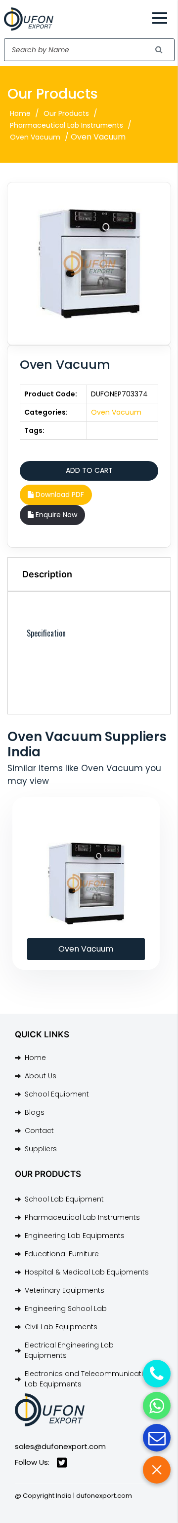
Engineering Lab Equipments (75, 1235)
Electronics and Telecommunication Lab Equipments (88, 1379)
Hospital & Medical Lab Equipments (87, 1272)
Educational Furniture (62, 1254)
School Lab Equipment (64, 1199)
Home (20, 113)
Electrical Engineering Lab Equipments (69, 1350)
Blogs (34, 1112)
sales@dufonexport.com (60, 1446)
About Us (40, 1076)
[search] (159, 50)
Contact (39, 1130)
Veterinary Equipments (64, 1290)
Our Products (66, 113)
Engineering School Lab (66, 1308)
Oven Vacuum (35, 137)
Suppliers (41, 1149)
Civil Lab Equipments (61, 1327)
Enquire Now (55, 515)
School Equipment (57, 1094)
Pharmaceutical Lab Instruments (66, 125)
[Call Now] (157, 1373)
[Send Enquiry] (157, 1438)
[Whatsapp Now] (157, 1405)
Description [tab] (47, 574)
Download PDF (59, 494)
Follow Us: (32, 1462)
